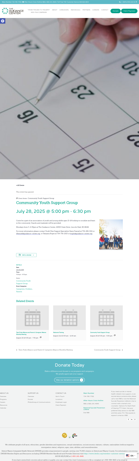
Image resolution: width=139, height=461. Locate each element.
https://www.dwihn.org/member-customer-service (104, 454)
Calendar (3, 408)
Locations (59, 399)
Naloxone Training (58, 332)
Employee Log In (129, 2)
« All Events (20, 185)
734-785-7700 (16, 2)
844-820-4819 (84, 2)
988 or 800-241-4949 (49, 2)
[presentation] (32, 318)
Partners (86, 10)
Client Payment (129, 11)
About (54, 10)
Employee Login (61, 402)
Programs (3, 399)
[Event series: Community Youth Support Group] (114, 335)
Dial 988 (86, 413)
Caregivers (64, 10)
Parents (19, 292)
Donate (115, 11)
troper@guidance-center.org (81, 234)
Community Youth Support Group (100, 332)
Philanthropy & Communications (39, 402)
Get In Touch (60, 396)
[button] (2, 21)
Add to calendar (26, 255)
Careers (95, 10)
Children (28, 289)
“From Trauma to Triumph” (39, 11)
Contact (104, 10)
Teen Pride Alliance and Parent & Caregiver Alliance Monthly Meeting (45, 350)
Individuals (75, 10)
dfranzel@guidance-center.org (28, 234)
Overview (3, 396)
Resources (3, 405)
